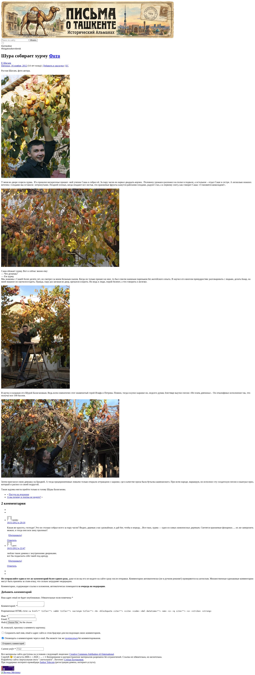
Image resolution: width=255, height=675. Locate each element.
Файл (4, 622)
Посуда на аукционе (19, 494)
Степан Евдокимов (73, 659)
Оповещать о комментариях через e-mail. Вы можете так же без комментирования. (52, 638)
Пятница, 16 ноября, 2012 (14, 65)
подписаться (71, 638)
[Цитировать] (15, 535)
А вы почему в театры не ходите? (24, 497)
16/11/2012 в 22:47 (16, 548)
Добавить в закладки (53, 65)
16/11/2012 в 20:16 (16, 522)
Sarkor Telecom (47, 662)
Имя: (4, 616)
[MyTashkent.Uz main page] (127, 20)
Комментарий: (9, 606)
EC (67, 65)
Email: (5, 619)
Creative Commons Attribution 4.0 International (91, 654)
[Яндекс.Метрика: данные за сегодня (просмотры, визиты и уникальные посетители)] (10, 672)
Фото (54, 55)
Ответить (12, 540)
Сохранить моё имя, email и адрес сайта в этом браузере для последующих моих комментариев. (53, 633)
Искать (33, 40)
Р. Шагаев (6, 63)
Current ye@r (8, 649)
